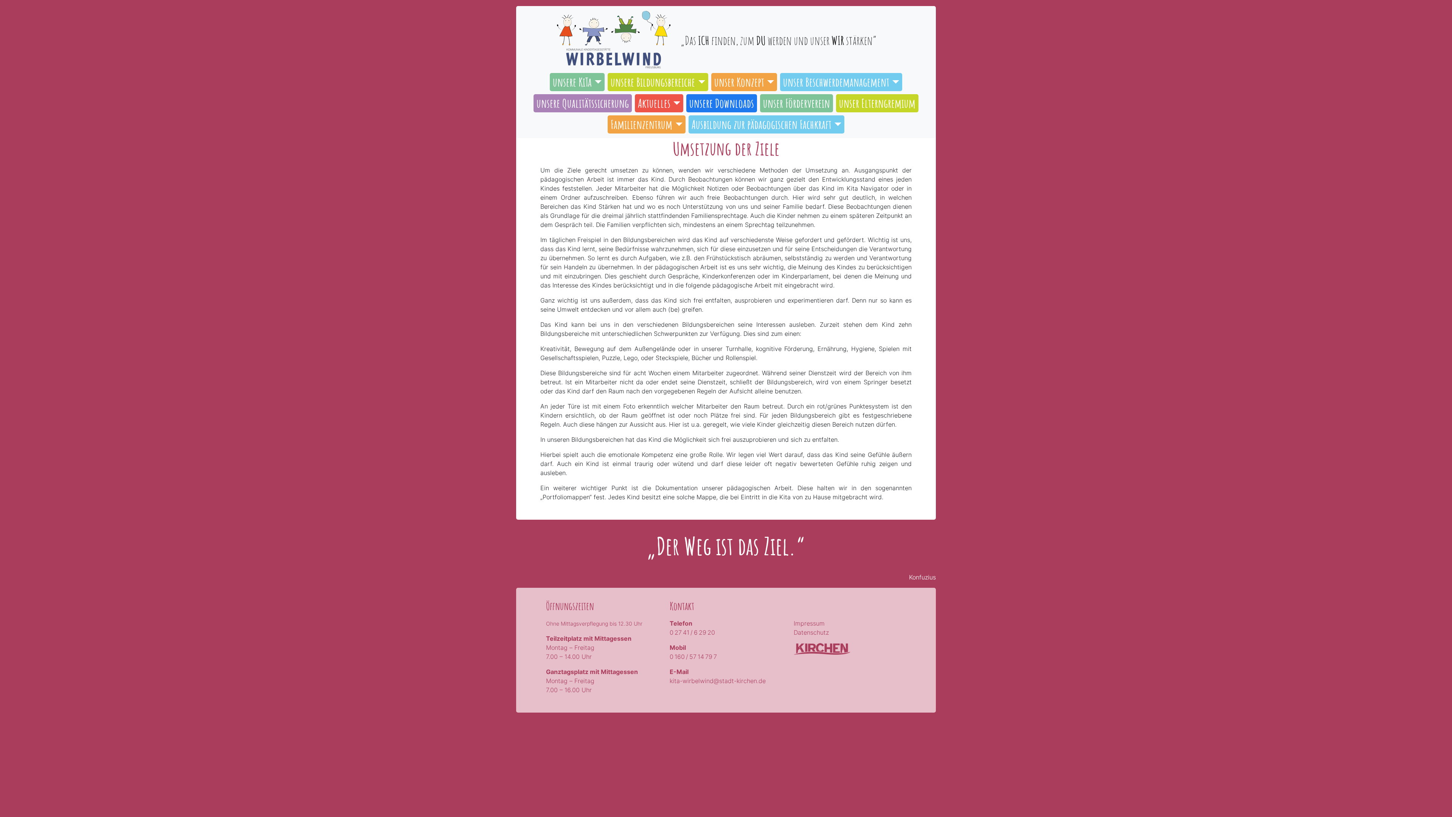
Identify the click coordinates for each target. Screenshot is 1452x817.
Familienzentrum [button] (641, 124)
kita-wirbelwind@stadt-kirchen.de (718, 681)
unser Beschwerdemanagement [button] (836, 82)
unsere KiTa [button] (572, 82)
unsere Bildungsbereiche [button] (653, 82)
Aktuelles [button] (654, 103)
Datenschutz (811, 632)
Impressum (809, 623)
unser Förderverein (796, 103)
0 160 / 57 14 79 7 (693, 656)
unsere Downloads (721, 103)
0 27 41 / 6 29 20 (692, 632)
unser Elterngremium (877, 103)
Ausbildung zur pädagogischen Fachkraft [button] (761, 124)
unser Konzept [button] (739, 82)
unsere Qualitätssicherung (583, 103)
